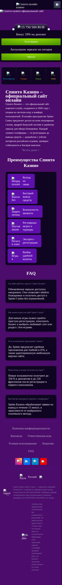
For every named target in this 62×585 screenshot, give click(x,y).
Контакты (16, 436)
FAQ (31, 451)
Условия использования (23, 443)
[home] (31, 5)
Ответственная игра (39, 436)
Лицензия (48, 443)
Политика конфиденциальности (31, 428)
